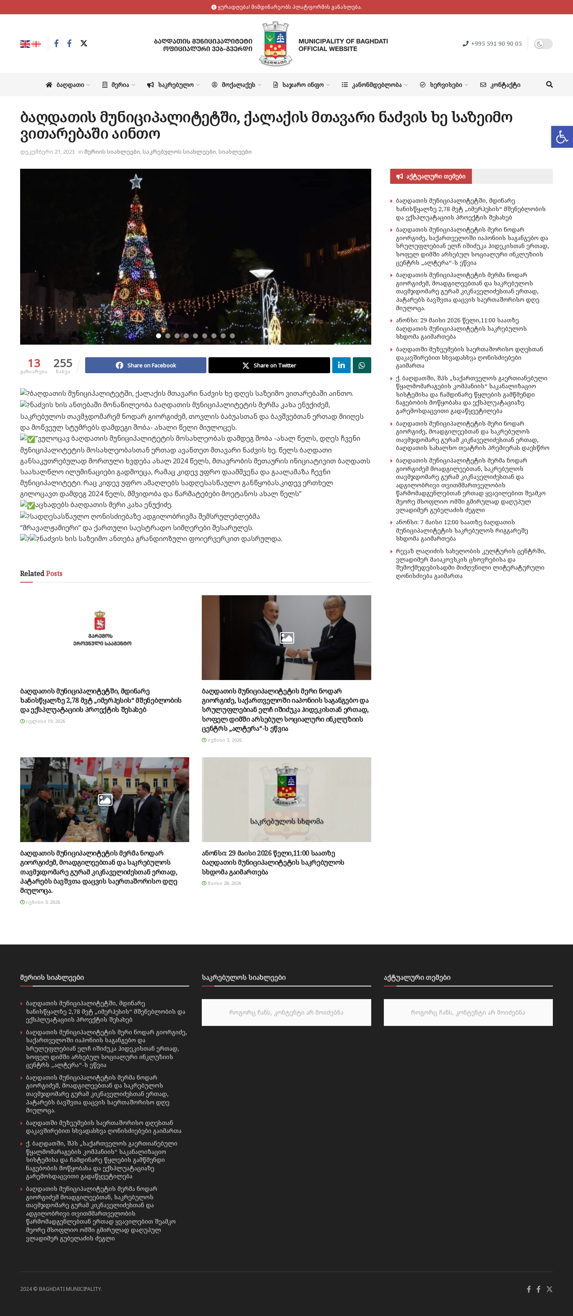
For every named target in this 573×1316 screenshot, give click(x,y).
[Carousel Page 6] (204, 335)
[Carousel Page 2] (167, 335)
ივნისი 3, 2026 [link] (224, 740)
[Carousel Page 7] (213, 335)
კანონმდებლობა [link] (377, 85)
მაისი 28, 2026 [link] (223, 883)
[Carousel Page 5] (195, 335)
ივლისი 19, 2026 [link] (45, 721)
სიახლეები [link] (235, 151)
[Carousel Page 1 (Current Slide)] (158, 335)
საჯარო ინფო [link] (303, 85)
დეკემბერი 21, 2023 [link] (47, 151)
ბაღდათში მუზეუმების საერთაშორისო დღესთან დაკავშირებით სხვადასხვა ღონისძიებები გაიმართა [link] (469, 357)
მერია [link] (120, 85)
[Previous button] (37, 257)
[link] (562, 137)
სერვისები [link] (446, 85)
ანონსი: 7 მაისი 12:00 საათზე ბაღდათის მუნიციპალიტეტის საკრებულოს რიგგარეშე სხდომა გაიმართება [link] (462, 530)
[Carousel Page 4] (186, 335)
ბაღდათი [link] (70, 85)
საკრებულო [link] (176, 85)
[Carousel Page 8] (223, 335)
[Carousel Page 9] (232, 335)
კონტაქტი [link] (505, 85)
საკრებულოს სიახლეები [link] (179, 151)
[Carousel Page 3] (177, 335)
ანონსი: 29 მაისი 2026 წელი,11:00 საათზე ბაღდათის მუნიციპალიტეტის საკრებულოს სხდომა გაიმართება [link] (273, 862)
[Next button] (354, 257)
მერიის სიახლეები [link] (112, 151)
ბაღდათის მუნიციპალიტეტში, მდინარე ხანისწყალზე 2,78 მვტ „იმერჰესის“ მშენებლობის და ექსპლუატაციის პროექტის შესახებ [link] (101, 700)
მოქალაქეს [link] (238, 85)
